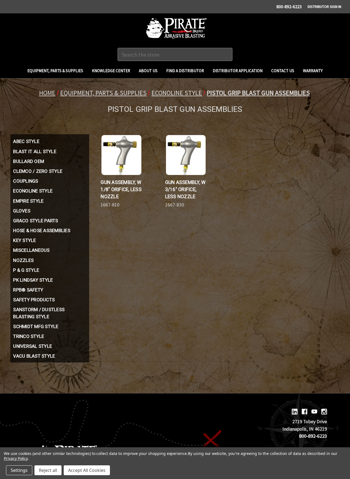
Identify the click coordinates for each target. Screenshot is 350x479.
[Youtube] (314, 411)
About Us (148, 70)
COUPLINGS (25, 181)
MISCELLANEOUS (31, 250)
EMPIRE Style (28, 201)
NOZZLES (23, 260)
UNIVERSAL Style (32, 346)
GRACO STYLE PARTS (35, 220)
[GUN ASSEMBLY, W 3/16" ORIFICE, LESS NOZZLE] (186, 155)
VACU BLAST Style (34, 356)
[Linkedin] (295, 411)
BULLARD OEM (28, 161)
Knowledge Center (111, 70)
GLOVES (21, 211)
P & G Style (26, 270)
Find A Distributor (185, 70)
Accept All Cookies (87, 470)
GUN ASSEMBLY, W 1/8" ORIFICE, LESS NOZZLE (121, 190)
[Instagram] (324, 411)
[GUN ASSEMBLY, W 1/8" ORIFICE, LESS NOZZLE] (121, 155)
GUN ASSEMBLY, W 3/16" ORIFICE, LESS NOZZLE (185, 190)
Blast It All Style (34, 151)
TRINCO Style (28, 336)
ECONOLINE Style (32, 191)
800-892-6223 (289, 6)
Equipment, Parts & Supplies (55, 70)
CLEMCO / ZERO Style (37, 171)
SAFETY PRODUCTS (34, 299)
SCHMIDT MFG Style (35, 326)
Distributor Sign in (324, 6)
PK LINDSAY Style (33, 280)
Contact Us (282, 70)
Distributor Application (237, 70)
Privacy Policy (16, 458)
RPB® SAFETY (28, 290)
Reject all (48, 470)
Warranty (313, 70)
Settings (19, 470)
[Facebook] (304, 411)
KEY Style (24, 240)
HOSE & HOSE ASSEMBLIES (41, 230)
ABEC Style (26, 141)
